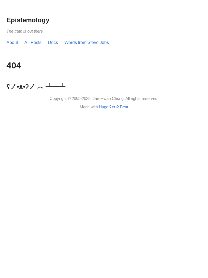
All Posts (32, 42)
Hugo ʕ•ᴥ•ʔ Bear (113, 107)
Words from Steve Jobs (86, 42)
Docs (53, 42)
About (12, 42)
